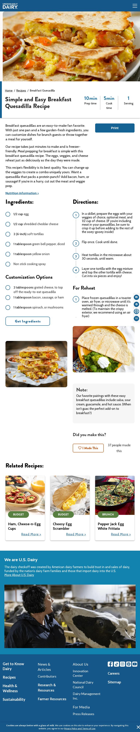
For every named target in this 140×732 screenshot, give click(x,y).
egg (21, 214)
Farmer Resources (52, 699)
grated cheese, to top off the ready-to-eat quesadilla (38, 290)
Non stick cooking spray (29, 264)
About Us (80, 664)
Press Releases (83, 714)
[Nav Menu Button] (135, 6)
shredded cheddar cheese (35, 224)
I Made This (90, 448)
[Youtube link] (134, 664)
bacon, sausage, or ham (38, 297)
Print (114, 128)
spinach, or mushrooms (38, 307)
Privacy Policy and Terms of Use (79, 728)
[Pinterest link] (128, 664)
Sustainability (14, 699)
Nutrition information (21, 193)
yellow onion (31, 254)
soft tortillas (28, 234)
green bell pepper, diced (39, 244)
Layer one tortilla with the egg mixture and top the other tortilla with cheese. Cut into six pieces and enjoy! (107, 272)
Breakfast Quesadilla (42, 90)
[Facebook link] (110, 664)
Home (9, 90)
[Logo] (10, 6)
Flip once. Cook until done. (100, 242)
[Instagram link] (122, 664)
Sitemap (114, 682)
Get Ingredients (28, 321)
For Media (81, 707)
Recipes (21, 90)
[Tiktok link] (116, 664)
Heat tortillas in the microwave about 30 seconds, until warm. (106, 256)
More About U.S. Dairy (19, 575)
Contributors (47, 676)
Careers (114, 673)
